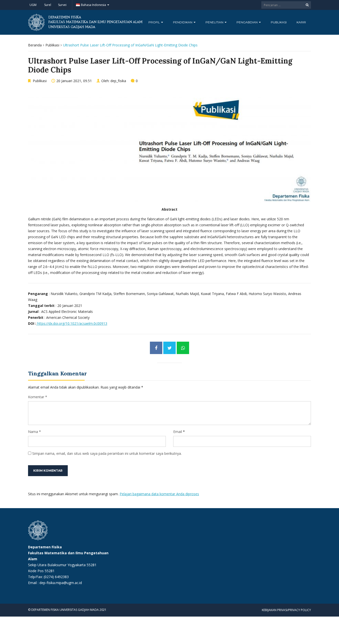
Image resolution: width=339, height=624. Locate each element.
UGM (33, 5)
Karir (301, 22)
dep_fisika (118, 80)
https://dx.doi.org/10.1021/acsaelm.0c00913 (71, 323)
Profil (154, 22)
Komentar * (37, 396)
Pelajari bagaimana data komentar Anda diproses (159, 494)
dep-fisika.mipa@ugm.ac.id (60, 582)
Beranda (35, 45)
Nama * (34, 431)
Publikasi (279, 22)
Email (177, 431)
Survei (62, 5)
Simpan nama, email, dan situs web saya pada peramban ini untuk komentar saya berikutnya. (107, 453)
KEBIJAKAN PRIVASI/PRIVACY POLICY (286, 610)
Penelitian (214, 22)
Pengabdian (247, 22)
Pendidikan (183, 22)
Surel (47, 5)
